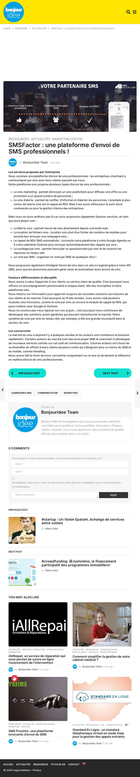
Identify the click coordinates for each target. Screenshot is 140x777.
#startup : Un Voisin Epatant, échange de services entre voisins (83, 521)
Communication (48, 392)
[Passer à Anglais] (84, 763)
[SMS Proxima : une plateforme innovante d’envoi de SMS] (38, 699)
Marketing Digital (67, 139)
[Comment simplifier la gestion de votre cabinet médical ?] (102, 624)
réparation (14, 652)
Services (93, 652)
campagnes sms (21, 392)
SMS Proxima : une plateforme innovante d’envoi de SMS (31, 732)
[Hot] (14, 678)
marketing (71, 392)
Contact (74, 764)
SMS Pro (25, 727)
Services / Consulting (33, 650)
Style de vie (58, 764)
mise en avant (80, 652)
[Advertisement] (70, 55)
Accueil (8, 764)
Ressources (19, 139)
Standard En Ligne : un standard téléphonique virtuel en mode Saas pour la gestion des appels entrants (99, 733)
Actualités (40, 139)
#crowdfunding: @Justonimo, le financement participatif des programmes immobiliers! (79, 563)
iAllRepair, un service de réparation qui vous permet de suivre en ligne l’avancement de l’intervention (37, 659)
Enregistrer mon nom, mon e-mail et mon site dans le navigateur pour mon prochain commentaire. (66, 484)
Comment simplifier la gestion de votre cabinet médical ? (101, 658)
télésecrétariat (108, 652)
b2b (102, 725)
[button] (128, 12)
